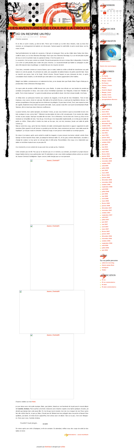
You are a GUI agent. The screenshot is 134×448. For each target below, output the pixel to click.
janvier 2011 (106, 137)
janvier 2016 (106, 109)
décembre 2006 (107, 236)
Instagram (105, 267)
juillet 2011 (105, 130)
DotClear (48, 446)
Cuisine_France (107, 85)
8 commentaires (71, 434)
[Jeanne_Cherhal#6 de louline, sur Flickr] (52, 398)
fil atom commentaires (109, 287)
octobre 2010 (106, 142)
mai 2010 (105, 147)
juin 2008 (105, 194)
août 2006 (105, 245)
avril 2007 (105, 226)
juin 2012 (105, 119)
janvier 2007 (106, 233)
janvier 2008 (106, 205)
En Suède (105, 76)
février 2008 (106, 203)
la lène (63, 446)
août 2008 (105, 189)
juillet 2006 (105, 247)
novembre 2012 (107, 116)
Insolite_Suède (106, 78)
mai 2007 (105, 224)
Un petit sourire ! (105, 61)
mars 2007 (105, 229)
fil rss (104, 280)
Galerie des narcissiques (108, 66)
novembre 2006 (107, 238)
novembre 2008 (107, 182)
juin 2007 (105, 222)
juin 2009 (105, 170)
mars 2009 (105, 172)
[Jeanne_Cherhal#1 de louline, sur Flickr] (52, 289)
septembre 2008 (107, 186)
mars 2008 (105, 201)
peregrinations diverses (109, 99)
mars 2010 (105, 151)
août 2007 (105, 217)
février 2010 (106, 154)
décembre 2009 (107, 158)
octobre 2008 (106, 184)
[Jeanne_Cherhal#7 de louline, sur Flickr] (52, 224)
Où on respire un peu (33, 34)
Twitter (104, 270)
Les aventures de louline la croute (50, 28)
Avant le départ (107, 90)
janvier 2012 (106, 121)
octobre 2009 (106, 163)
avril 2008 (105, 198)
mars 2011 (105, 135)
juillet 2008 (105, 191)
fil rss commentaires (108, 282)
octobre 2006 (106, 241)
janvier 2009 (106, 177)
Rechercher (108, 29)
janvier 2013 (106, 114)
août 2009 (105, 165)
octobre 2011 (106, 125)
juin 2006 (105, 250)
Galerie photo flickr (108, 265)
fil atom (104, 284)
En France (43, 37)
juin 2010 (105, 144)
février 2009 (106, 175)
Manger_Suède (106, 80)
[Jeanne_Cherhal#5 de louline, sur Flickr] (52, 333)
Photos (104, 87)
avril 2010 (105, 149)
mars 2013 (105, 111)
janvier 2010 (106, 156)
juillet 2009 (105, 168)
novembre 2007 (107, 210)
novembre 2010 (107, 140)
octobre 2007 (106, 212)
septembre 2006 (107, 243)
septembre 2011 (107, 128)
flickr (34, 401)
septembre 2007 (107, 215)
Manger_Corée (106, 92)
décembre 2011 (107, 123)
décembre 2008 (107, 180)
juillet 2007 (105, 219)
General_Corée (107, 97)
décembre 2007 (107, 208)
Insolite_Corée (106, 94)
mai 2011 (105, 133)
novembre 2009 (107, 161)
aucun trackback (83, 434)
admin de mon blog (108, 263)
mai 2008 (105, 196)
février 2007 (106, 231)
